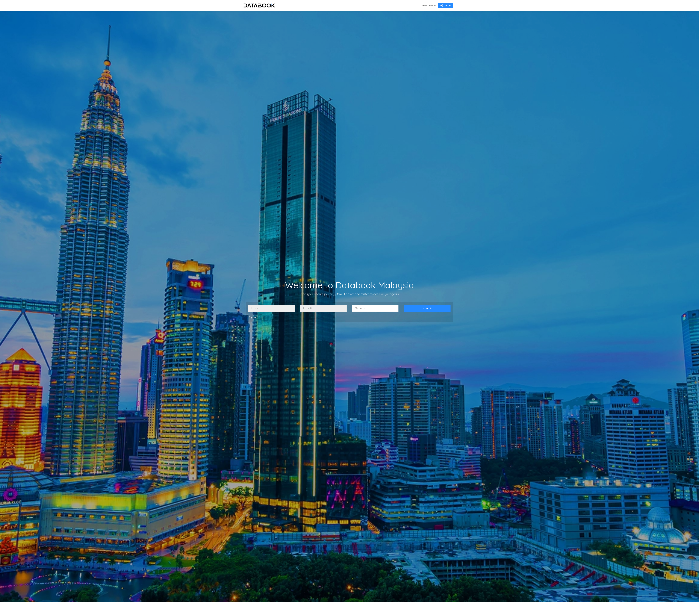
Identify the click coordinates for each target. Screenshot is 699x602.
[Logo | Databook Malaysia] (259, 5)
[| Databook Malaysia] (398, 3)
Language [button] (427, 5)
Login (447, 5)
